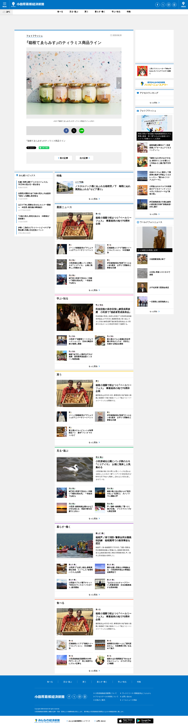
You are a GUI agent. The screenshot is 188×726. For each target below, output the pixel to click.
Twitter (163, 5)
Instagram (169, 5)
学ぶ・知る (116, 11)
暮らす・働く (100, 11)
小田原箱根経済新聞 (27, 4)
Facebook (157, 5)
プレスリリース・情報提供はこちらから (136, 693)
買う (86, 11)
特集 (129, 11)
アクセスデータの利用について (106, 696)
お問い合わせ (127, 696)
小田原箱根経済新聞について (106, 693)
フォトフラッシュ (34, 35)
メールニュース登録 (129, 700)
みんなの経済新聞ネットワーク (47, 721)
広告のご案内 (100, 700)
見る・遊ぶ (73, 11)
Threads (174, 5)
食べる (60, 11)
